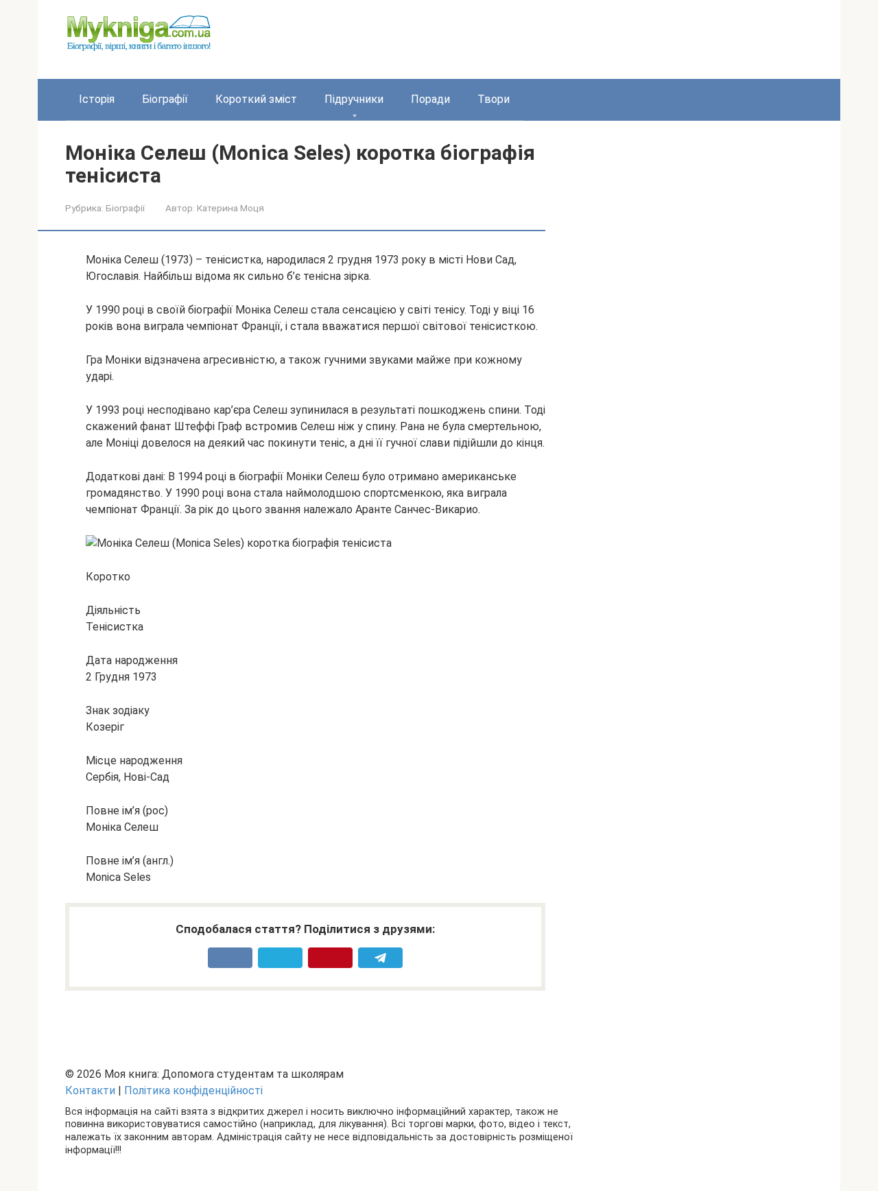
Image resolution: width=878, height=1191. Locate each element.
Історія (97, 99)
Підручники (353, 99)
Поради (430, 99)
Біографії (165, 99)
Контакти (90, 1090)
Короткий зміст (256, 99)
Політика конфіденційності (193, 1090)
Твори (493, 99)
